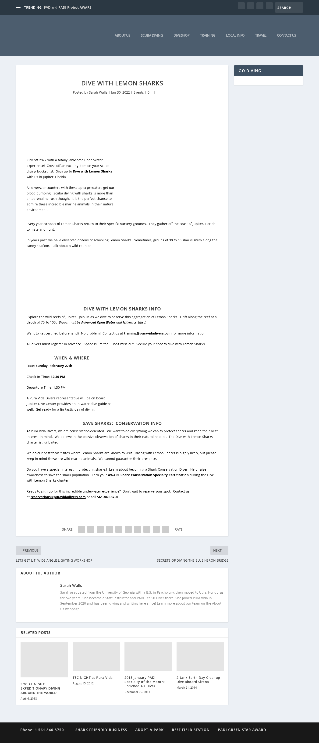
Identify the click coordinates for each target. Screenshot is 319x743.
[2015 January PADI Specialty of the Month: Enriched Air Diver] (148, 656)
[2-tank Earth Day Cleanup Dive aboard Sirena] (200, 656)
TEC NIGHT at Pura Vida (93, 677)
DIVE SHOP (181, 35)
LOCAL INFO (235, 35)
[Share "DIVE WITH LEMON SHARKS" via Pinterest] (119, 529)
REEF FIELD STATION (191, 729)
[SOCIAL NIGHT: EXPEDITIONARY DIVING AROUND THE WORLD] (44, 659)
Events (139, 92)
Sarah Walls (98, 92)
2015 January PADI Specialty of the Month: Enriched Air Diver (144, 681)
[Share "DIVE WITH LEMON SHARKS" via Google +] (100, 529)
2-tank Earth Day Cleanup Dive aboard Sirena (198, 679)
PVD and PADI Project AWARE (67, 7)
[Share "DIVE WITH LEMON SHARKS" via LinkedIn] (128, 529)
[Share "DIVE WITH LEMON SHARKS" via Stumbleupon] (147, 529)
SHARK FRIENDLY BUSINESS (101, 729)
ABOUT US (122, 35)
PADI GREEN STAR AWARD (242, 729)
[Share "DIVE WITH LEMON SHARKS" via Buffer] (137, 529)
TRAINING (207, 35)
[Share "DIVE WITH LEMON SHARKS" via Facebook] (81, 529)
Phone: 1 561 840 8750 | (43, 729)
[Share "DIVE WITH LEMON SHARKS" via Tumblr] (109, 529)
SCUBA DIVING (152, 35)
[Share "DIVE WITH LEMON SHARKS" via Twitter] (91, 529)
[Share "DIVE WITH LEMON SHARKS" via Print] (165, 529)
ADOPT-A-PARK (149, 729)
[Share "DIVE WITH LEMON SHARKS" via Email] (156, 529)
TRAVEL (260, 35)
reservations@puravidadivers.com (58, 497)
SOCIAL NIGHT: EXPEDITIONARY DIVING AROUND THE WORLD (40, 688)
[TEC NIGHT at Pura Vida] (96, 656)
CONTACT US (286, 35)
